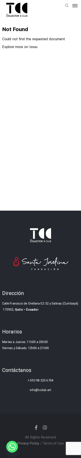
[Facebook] (36, 427)
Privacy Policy (28, 443)
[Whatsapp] (12, 447)
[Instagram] (45, 427)
